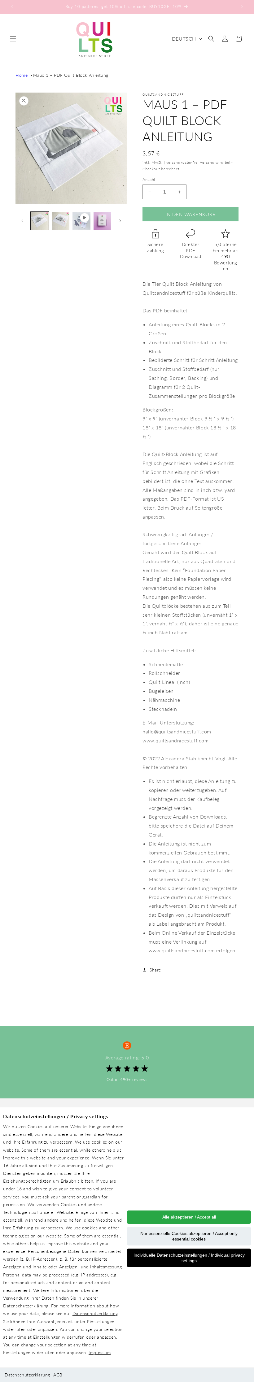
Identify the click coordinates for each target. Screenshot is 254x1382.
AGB (58, 1374)
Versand (207, 162)
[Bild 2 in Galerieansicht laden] (61, 221)
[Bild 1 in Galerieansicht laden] (40, 221)
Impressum (100, 1352)
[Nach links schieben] (22, 221)
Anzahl (148, 179)
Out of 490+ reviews (127, 1079)
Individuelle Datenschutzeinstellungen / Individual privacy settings (189, 1258)
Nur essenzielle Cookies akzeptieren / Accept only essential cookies (189, 1236)
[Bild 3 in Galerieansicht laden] (103, 221)
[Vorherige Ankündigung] (12, 7)
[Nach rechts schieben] (120, 221)
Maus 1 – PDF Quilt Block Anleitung (70, 75)
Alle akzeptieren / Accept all (189, 1217)
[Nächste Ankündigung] (242, 7)
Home (21, 75)
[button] (13, 39)
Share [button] (155, 969)
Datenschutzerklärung (95, 1313)
